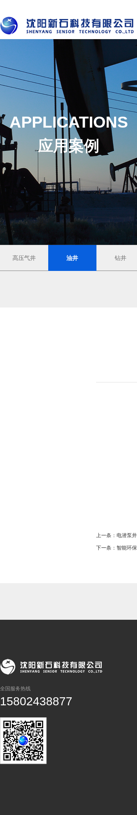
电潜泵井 (127, 535)
